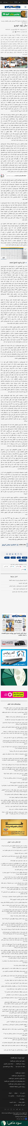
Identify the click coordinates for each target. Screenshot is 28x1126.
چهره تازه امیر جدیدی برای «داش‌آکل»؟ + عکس (17, 1022)
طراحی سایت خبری (22, 1118)
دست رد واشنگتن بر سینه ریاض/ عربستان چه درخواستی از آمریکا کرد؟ (14, 961)
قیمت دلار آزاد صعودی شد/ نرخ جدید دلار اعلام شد (16, 720)
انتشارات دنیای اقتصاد (20, 1073)
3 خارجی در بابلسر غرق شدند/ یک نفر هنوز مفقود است (15, 850)
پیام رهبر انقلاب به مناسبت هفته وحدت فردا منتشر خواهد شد (14, 1046)
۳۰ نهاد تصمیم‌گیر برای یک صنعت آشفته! (18, 580)
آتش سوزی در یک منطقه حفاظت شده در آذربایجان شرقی (14, 968)
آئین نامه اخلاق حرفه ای (19, 1105)
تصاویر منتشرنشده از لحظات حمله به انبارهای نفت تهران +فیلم (15, 754)
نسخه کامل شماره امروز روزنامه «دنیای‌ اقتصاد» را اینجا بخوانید (14, 634)
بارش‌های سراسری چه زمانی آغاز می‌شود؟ (18, 751)
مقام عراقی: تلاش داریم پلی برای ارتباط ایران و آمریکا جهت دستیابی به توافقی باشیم (14, 857)
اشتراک (10, 1093)
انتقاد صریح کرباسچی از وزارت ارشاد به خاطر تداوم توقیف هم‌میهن (14, 713)
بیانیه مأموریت (12, 1102)
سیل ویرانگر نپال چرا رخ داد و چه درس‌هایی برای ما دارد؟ (14, 764)
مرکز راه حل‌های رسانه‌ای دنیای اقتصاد (16, 1084)
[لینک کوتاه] (21, 554)
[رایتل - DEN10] (14, 694)
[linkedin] (12, 554)
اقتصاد (24, 558)
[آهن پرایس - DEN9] (14, 657)
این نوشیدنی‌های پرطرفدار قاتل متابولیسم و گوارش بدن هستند (15, 972)
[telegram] (10, 554)
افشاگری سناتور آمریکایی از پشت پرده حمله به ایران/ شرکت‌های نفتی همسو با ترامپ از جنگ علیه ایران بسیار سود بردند (15, 878)
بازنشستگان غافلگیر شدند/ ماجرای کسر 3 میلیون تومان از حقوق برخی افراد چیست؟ (14, 873)
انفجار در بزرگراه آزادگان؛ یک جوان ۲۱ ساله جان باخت (15, 737)
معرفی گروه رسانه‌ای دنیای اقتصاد (17, 1061)
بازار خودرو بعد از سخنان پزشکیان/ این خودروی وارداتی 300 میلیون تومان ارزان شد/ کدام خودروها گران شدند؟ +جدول (15, 933)
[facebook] (18, 554)
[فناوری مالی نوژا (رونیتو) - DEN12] (14, 827)
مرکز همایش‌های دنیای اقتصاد (18, 1076)
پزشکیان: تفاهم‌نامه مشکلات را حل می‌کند (18, 809)
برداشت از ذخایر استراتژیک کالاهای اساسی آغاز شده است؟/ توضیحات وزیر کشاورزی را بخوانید (14, 846)
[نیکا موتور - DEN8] (14, 643)
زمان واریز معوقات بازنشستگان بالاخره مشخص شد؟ (16, 794)
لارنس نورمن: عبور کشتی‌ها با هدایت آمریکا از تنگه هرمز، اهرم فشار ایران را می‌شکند (14, 723)
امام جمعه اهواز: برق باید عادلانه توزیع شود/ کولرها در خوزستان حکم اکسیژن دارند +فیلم (15, 1038)
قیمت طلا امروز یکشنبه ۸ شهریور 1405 (18, 899)
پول (19, 558)
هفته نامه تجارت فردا (20, 1066)
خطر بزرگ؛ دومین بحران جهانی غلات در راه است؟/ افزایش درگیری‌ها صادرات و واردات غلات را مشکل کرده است (14, 790)
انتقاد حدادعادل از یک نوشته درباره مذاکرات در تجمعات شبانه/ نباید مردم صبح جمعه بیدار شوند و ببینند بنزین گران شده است (14, 733)
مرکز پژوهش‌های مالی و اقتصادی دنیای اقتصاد (14, 1081)
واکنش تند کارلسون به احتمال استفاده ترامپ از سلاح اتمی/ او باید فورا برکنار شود (14, 786)
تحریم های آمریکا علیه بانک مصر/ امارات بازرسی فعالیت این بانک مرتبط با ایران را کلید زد (14, 976)
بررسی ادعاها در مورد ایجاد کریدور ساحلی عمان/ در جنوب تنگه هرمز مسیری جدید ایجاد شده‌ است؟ (14, 906)
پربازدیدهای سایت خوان (14, 704)
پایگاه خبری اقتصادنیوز (8, 1066)
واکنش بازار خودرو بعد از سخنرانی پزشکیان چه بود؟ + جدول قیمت (15, 778)
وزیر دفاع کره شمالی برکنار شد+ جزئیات (18, 916)
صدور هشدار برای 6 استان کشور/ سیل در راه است (16, 983)
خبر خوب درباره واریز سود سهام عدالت (18, 860)
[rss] (14, 1109)
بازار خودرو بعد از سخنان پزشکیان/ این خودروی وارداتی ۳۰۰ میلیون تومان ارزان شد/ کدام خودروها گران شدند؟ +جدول (15, 742)
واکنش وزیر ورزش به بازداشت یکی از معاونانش (16, 995)
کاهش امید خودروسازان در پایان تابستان (18, 586)
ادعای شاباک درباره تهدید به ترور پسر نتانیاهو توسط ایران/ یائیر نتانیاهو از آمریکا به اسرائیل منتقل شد (14, 957)
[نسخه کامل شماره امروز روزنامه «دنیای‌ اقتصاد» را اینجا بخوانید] (14, 622)
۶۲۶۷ (21, 29)
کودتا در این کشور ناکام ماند (21, 869)
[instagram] (22, 1109)
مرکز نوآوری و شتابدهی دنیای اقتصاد (17, 1078)
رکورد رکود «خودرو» (23, 583)
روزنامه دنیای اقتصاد (20, 1064)
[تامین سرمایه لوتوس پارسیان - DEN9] (14, 677)
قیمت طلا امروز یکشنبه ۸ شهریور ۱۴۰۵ (18, 782)
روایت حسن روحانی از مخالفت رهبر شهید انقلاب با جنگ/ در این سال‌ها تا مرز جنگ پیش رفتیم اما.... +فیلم (14, 813)
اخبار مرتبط (14, 577)
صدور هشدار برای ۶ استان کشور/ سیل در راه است (16, 806)
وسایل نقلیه (22, 560)
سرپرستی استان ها (21, 1096)
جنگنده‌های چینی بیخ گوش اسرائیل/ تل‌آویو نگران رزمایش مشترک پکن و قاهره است (14, 728)
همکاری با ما (11, 1096)
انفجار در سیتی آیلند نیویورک (21, 853)
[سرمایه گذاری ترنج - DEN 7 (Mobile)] (14, 14)
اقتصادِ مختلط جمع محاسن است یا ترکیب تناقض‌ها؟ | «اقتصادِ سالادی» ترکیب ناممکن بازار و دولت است (15, 708)
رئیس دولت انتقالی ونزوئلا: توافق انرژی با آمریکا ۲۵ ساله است (14, 919)
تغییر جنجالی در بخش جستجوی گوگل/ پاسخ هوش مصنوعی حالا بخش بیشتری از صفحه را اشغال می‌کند (15, 1003)
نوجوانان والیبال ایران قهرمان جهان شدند (18, 797)
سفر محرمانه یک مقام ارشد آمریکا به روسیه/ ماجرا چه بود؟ (14, 929)
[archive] (5, 1109)
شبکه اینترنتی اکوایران (8, 1064)
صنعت (6, 558)
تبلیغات (15, 1093)
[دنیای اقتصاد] (12, 7)
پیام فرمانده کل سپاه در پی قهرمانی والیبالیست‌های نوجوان (14, 986)
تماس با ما (22, 1093)
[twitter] (15, 554)
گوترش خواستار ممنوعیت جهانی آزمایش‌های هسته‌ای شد (14, 1042)
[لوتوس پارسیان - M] (14, 1123)
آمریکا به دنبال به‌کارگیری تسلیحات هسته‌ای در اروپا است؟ (14, 896)
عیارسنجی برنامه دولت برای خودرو (19, 592)
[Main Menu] (25, 6)
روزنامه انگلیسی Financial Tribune (17, 1087)
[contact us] (8, 1109)
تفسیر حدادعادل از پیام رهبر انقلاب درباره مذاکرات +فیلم (15, 1007)
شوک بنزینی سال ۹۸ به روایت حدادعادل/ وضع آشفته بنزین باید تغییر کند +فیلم (14, 998)
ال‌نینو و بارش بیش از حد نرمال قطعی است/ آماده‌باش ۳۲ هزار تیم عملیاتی (14, 892)
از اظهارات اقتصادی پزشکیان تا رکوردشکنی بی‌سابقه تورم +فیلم (15, 1025)
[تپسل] (1, 175)
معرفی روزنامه (22, 1102)
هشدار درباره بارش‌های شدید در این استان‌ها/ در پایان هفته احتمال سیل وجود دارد (14, 883)
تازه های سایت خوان (14, 842)
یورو (14, 2)
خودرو (13, 558)
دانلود (3, 258)
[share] (11, 1109)
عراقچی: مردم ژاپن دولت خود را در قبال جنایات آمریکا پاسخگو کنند (15, 774)
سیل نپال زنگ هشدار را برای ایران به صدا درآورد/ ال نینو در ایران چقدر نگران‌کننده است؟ (14, 747)
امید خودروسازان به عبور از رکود (20, 589)
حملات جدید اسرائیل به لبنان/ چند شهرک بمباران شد (16, 980)
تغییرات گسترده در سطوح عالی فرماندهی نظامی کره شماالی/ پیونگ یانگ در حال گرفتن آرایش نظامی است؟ (14, 888)
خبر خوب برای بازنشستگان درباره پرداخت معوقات (16, 717)
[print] (7, 554)
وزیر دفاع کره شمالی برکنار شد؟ (20, 965)
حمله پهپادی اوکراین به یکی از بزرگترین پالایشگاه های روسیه (14, 902)
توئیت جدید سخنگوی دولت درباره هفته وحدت (17, 989)
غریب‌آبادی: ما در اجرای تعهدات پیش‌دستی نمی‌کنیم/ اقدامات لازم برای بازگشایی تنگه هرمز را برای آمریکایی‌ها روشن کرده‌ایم (14, 1017)
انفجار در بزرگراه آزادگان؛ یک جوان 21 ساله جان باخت (15, 1050)
